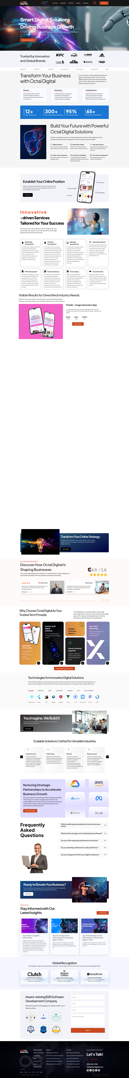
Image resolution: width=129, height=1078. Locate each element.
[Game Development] (90, 242)
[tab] (30, 691)
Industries (94, 69)
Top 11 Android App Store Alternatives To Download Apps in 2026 (92, 937)
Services (23, 69)
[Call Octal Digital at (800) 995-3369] (95, 2)
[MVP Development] (23, 271)
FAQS (107, 69)
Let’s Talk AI (43, 3)
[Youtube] (93, 1070)
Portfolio (70, 3)
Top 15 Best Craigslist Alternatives (31, 936)
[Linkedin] (99, 1070)
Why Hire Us (65, 69)
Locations (22, 1069)
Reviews (51, 69)
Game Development (99, 242)
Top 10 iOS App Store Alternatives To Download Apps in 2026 (62, 937)
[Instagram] (96, 1070)
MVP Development (31, 271)
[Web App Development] (68, 243)
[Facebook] (88, 1070)
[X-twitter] (90, 1070)
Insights (78, 3)
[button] (28, 195)
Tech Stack (79, 69)
